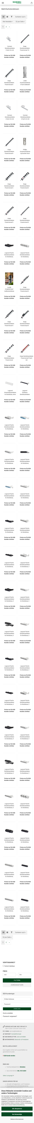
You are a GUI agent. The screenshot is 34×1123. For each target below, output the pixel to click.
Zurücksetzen (17, 985)
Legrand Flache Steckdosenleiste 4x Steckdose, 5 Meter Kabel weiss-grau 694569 (25, 737)
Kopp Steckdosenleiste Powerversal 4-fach (9, 186)
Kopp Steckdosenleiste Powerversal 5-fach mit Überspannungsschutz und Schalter (26, 358)
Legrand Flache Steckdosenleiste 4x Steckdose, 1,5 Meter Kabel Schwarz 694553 (25, 461)
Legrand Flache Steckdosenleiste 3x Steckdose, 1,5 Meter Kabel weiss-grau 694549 (9, 427)
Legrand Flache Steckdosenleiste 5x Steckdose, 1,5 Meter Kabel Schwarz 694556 (9, 530)
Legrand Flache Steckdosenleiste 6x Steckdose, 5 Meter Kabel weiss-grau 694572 (9, 806)
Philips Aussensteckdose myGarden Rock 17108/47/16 (25, 151)
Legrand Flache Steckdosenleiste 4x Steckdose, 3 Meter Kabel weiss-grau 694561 (25, 599)
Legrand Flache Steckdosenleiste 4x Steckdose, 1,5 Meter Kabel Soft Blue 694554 (9, 496)
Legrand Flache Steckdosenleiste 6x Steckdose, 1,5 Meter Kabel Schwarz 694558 (9, 565)
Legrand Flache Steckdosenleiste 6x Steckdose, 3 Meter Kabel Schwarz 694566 (9, 702)
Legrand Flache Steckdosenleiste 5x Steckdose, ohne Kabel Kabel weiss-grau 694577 (9, 874)
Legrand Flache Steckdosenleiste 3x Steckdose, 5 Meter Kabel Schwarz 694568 (9, 737)
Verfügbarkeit (9, 962)
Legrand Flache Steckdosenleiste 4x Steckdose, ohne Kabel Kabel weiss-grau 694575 (25, 255)
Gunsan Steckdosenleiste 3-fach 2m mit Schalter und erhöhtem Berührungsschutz (9, 48)
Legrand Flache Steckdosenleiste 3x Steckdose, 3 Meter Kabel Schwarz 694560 (9, 599)
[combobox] (20, 17)
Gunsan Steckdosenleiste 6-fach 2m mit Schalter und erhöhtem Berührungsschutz (25, 117)
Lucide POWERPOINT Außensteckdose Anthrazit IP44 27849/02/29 (9, 289)
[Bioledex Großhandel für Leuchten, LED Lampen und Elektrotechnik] (16, 2)
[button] (3, 17)
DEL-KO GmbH (21, 1071)
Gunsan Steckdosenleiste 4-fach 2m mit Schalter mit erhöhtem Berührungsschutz (9, 117)
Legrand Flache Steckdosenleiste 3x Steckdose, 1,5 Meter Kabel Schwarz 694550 (9, 255)
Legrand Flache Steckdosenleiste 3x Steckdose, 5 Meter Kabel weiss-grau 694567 (25, 702)
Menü (3, 3)
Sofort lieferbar (10, 966)
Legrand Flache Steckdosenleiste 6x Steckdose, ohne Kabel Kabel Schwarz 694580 (25, 909)
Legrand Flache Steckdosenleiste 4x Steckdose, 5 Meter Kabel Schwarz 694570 (9, 771)
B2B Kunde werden (9, 1055)
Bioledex (22, 1067)
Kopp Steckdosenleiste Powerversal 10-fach (25, 48)
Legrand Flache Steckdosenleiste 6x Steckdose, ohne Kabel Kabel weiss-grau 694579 (9, 909)
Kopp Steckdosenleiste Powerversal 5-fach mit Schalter (9, 220)
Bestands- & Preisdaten (22, 1039)
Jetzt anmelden (21, 1036)
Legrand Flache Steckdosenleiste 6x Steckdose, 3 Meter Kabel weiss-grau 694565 (25, 668)
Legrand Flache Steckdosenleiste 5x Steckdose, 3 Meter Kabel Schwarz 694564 (9, 668)
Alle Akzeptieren (17, 1108)
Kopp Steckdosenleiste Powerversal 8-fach (9, 151)
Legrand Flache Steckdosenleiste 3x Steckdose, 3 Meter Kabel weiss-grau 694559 (25, 565)
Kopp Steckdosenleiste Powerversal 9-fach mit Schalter (25, 220)
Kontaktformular (16, 1034)
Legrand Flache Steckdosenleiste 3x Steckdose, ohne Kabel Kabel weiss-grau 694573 (25, 806)
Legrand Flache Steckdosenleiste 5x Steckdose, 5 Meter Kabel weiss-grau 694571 (25, 771)
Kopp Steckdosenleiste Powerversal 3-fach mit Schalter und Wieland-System (25, 289)
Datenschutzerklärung (18, 1104)
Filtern (17, 980)
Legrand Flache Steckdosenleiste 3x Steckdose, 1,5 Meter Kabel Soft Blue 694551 (25, 427)
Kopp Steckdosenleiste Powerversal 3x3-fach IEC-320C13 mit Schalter (9, 358)
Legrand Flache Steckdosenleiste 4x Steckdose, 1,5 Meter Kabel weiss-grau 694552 (9, 461)
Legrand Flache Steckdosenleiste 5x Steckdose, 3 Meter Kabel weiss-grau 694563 (25, 633)
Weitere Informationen (17, 1119)
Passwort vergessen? (10, 1016)
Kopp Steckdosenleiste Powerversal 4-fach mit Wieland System (9, 324)
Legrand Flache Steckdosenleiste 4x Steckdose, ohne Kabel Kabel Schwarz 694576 (25, 840)
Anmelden (17, 1008)
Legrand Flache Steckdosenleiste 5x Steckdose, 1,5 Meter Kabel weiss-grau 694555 (25, 496)
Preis (5, 971)
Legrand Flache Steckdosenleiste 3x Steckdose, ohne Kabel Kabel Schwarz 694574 (9, 840)
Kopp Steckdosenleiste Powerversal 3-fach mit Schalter (25, 186)
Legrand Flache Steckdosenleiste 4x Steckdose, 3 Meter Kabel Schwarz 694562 (9, 633)
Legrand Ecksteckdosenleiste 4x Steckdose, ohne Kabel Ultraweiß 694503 (10, 392)
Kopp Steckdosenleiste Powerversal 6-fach (9, 83)
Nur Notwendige (17, 1114)
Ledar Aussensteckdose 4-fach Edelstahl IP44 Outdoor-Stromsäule (25, 83)
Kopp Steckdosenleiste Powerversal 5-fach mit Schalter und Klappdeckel (25, 324)
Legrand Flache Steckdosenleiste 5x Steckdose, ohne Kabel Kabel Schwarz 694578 (25, 874)
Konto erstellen (8, 1013)
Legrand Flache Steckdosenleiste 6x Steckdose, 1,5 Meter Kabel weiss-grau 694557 (25, 530)
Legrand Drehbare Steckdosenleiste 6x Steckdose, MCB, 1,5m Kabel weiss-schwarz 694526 (25, 392)
